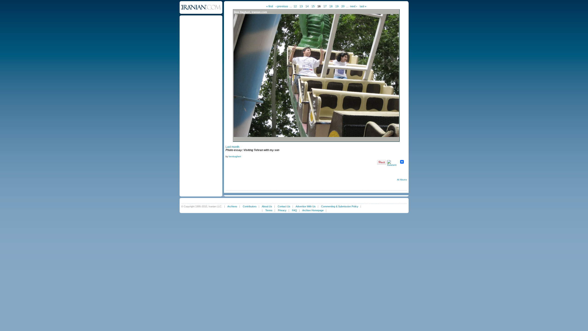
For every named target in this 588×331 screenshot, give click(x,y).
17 (325, 6)
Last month (232, 146)
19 (337, 6)
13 (301, 6)
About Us (267, 206)
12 (295, 6)
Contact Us (284, 206)
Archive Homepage (313, 210)
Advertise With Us (306, 206)
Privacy (282, 210)
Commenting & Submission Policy (339, 206)
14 (307, 6)
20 (343, 6)
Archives (232, 206)
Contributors (250, 206)
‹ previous (282, 6)
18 (331, 6)
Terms (268, 210)
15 (313, 6)
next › (353, 6)
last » (363, 6)
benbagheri (235, 156)
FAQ (294, 210)
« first (269, 6)
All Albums (402, 180)
